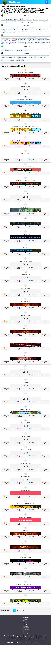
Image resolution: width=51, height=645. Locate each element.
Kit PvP (22, 50)
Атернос (48, 42)
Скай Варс (23, 49)
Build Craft (9, 56)
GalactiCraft (46, 56)
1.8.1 (24, 18)
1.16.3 (18, 21)
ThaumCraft (31, 57)
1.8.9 (27, 18)
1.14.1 (30, 19)
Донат (40, 37)
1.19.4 (9, 22)
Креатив (8, 37)
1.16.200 (22, 29)
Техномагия (21, 60)
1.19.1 (46, 21)
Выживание (3, 37)
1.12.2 (15, 19)
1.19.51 (6, 32)
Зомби (26, 50)
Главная (25, 619)
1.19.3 (5, 22)
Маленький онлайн (34, 40)
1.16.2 (15, 21)
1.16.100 (14, 29)
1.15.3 (5, 21)
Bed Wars (9, 49)
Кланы (16, 39)
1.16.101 (18, 29)
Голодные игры (4, 49)
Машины (15, 57)
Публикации (25, 620)
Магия (29, 42)
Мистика (18, 43)
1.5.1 (7, 18)
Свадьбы (30, 39)
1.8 (21, 18)
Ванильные (43, 42)
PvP (33, 37)
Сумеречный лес (4, 57)
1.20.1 (15, 22)
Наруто (21, 40)
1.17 (28, 21)
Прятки (14, 49)
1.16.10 (2, 29)
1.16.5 (25, 21)
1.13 (18, 19)
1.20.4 (25, 22)
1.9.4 (35, 18)
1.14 (27, 19)
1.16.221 (39, 29)
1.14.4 (40, 19)
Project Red (36, 56)
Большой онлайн (27, 40)
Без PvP (36, 37)
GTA (38, 57)
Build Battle (28, 49)
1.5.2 (10, 18)
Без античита (42, 40)
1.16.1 (11, 21)
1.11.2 (5, 19)
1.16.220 (35, 29)
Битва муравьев (8, 50)
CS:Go (2, 50)
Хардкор (2, 42)
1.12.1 (11, 19)
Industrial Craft (3, 56)
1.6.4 (13, 18)
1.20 (12, 22)
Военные (22, 43)
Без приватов (8, 39)
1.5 (4, 18)
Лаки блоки (14, 50)
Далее (24, 611)
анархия (2, 13)
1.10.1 (40, 18)
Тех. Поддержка (25, 622)
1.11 (47, 18)
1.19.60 (10, 32)
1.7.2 (16, 18)
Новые (32, 42)
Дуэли (14, 43)
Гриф (10, 40)
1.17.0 (43, 29)
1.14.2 (33, 19)
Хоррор (26, 43)
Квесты (47, 40)
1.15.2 (2, 21)
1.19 (43, 21)
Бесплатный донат (15, 42)
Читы (18, 40)
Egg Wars (18, 50)
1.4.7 (2, 18)
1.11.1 (2, 19)
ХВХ (2, 43)
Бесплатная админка (45, 39)
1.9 (29, 18)
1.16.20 (6, 29)
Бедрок (10, 43)
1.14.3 (37, 19)
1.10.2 (44, 18)
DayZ (23, 57)
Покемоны (10, 57)
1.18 (34, 21)
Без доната (44, 37)
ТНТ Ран (18, 49)
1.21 (13, 32)
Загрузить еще (5, 610)
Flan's (23, 56)
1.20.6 (31, 22)
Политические (37, 42)
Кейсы (41, 57)
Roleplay (6, 40)
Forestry (19, 56)
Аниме (25, 42)
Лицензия (24, 37)
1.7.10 (19, 18)
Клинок (17, 60)
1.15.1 (46, 19)
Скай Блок (36, 49)
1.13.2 (24, 19)
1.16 (8, 21)
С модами (19, 106)
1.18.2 (40, 21)
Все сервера (25, 626)
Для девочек (6, 43)
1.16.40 (10, 29)
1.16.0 (19, 564)
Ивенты (2, 40)
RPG (12, 39)
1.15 (43, 19)
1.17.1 (31, 21)
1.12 (8, 19)
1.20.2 (18, 22)
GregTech (41, 56)
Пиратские (29, 37)
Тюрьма (24, 39)
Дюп (11, 37)
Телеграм (26, 633)
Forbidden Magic (11, 60)
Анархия (14, 40)
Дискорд (21, 42)
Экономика (38, 39)
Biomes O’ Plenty (4, 60)
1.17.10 (47, 29)
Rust (25, 60)
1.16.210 (31, 29)
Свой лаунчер (8, 42)
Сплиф (46, 49)
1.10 (37, 18)
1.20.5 (28, 22)
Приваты (3, 39)
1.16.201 (26, 29)
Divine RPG (14, 56)
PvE (34, 39)
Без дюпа (19, 37)
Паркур (32, 49)
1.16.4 (21, 21)
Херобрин (20, 39)
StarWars (19, 57)
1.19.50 (2, 32)
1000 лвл (15, 37)
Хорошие (31, 43)
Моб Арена (41, 49)
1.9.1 (32, 18)
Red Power (31, 56)
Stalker (26, 57)
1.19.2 (2, 22)
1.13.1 (21, 19)
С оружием (36, 43)
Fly (27, 39)
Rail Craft (26, 56)
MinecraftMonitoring (14, 2)
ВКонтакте (26, 631)
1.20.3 (21, 22)
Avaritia (45, 57)
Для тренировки (42, 43)
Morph (35, 57)
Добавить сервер (25, 627)
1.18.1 (37, 21)
